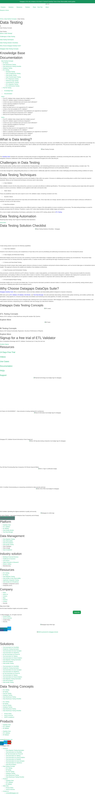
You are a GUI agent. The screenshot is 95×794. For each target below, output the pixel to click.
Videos (3, 357)
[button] (47, 61)
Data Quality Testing (11, 75)
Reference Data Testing (12, 80)
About (47, 7)
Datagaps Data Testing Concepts (9, 49)
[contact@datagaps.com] (0, 737)
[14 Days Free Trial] (0, 350)
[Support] (0, 373)
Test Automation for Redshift (13, 759)
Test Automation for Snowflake (11, 647)
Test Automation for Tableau (10, 656)
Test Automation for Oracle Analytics (12, 658)
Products (5, 778)
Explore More (5, 320)
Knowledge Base (12, 53)
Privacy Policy (9, 787)
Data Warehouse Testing (9, 64)
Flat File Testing (7, 87)
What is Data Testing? (6, 33)
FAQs (2, 371)
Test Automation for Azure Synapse (12, 651)
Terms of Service (10, 789)
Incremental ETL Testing (12, 82)
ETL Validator (6, 726)
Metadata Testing (10, 71)
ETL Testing (6, 70)
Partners (27, 7)
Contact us (6, 791)
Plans (34, 7)
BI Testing (5, 62)
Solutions (5, 748)
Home (1, 19)
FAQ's (3, 96)
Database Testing (7, 68)
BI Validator (6, 728)
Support (3, 375)
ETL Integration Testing (12, 84)
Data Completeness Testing (13, 73)
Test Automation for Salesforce (11, 652)
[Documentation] (0, 364)
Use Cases (4, 361)
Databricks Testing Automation (11, 649)
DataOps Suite (7, 724)
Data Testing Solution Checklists (9, 42)
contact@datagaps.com (6, 739)
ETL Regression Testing (12, 79)
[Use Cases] (0, 359)
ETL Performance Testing (12, 86)
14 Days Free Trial (7, 352)
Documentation (11, 57)
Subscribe (77, 612)
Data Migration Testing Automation (12, 659)
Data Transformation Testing (13, 77)
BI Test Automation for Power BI (11, 654)
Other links (6, 786)
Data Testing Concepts (10, 19)
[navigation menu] (2, 5)
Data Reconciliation (8, 661)
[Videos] (0, 354)
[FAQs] (0, 368)
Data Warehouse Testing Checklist (12, 66)
